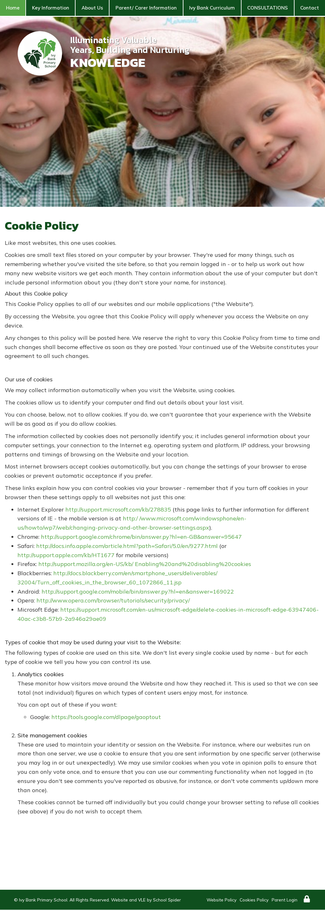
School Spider (167, 899)
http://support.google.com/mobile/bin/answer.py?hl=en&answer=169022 (138, 591)
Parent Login (284, 899)
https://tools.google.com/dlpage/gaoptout (106, 717)
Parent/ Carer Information (146, 8)
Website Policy (221, 899)
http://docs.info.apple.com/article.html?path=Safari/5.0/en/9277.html (127, 546)
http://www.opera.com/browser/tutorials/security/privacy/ (113, 600)
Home (13, 8)
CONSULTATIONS (267, 8)
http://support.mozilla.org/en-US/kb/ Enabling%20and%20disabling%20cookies (144, 564)
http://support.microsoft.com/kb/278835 (118, 509)
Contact (309, 8)
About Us (92, 8)
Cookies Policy (254, 899)
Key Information (50, 8)
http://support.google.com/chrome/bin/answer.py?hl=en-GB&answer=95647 (141, 536)
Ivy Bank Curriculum (212, 8)
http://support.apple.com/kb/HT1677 (66, 555)
